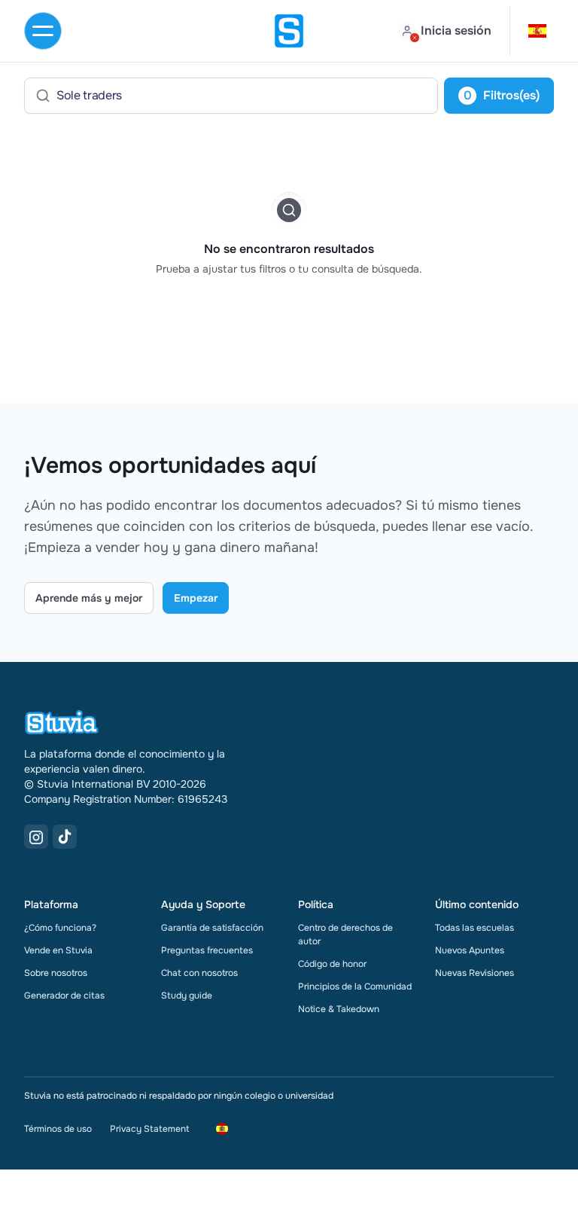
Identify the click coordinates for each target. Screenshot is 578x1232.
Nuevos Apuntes (469, 950)
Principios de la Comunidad (355, 986)
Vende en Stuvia (58, 950)
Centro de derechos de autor (345, 934)
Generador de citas (64, 996)
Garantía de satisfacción (212, 928)
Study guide (186, 996)
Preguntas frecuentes (207, 950)
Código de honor (332, 964)
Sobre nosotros (55, 973)
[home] (289, 31)
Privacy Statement (149, 1129)
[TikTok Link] (65, 837)
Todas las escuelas (474, 928)
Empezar (196, 598)
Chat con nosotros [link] (199, 973)
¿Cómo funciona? (60, 928)
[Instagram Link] (36, 837)
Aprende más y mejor (88, 598)
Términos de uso (58, 1129)
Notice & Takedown (338, 1009)
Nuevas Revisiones (474, 973)
